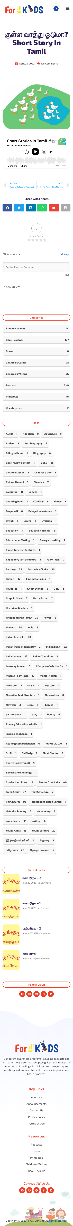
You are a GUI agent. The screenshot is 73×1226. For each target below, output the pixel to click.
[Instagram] (29, 994)
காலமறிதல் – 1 (32, 903)
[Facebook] (22, 994)
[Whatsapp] (44, 994)
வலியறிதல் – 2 (32, 928)
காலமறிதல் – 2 (32, 878)
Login (67, 254)
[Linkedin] (51, 994)
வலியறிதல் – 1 (32, 953)
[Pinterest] (36, 994)
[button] (56, 8)
